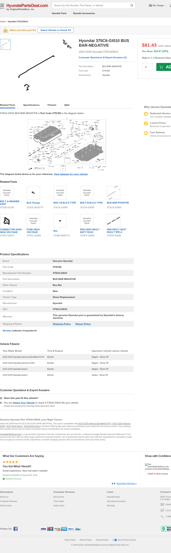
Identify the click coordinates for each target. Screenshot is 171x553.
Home (3, 21)
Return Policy (83, 324)
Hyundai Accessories (84, 13)
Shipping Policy (62, 324)
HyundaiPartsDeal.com (10, 434)
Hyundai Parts (59, 13)
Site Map (111, 505)
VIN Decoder (6, 505)
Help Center (58, 505)
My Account (58, 497)
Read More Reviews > (127, 483)
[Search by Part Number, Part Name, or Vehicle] (132, 5)
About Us (4, 497)
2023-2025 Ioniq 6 (32, 426)
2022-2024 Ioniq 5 (14, 426)
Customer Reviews (8, 501)
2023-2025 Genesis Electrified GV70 (94, 423)
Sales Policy (70, 540)
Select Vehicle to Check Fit (56, 30)
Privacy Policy (102, 540)
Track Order (58, 501)
